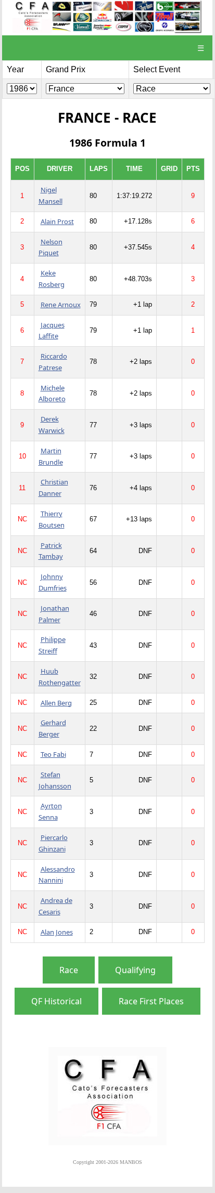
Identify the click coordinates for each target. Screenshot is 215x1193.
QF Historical (56, 1001)
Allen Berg (56, 702)
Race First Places (151, 1001)
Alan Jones (57, 932)
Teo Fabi (53, 754)
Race (68, 970)
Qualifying (135, 970)
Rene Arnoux (61, 304)
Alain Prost (57, 221)
